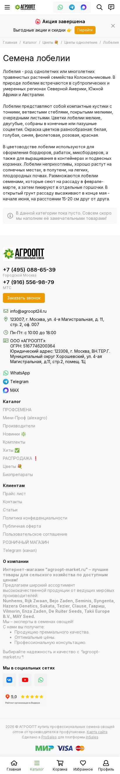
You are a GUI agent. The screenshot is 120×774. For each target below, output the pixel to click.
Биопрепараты (18, 474)
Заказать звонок (23, 297)
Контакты (12, 501)
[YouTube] (25, 680)
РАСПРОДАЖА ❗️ (20, 458)
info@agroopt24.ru (28, 311)
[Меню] (7, 7)
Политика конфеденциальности (35, 517)
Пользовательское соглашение (35, 534)
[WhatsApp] (60, 7)
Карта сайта (97, 732)
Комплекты (14, 442)
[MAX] (83, 7)
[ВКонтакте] (9, 680)
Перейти (85, 30)
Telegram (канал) (20, 550)
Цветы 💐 (51, 42)
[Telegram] (72, 7)
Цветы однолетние (80, 42)
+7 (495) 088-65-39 (29, 270)
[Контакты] (111, 7)
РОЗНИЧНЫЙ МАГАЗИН (26, 542)
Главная (10, 42)
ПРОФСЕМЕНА (17, 409)
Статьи (10, 509)
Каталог (30, 42)
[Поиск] (99, 7)
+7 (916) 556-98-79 (28, 282)
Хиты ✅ (11, 450)
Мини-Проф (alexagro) (25, 417)
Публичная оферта (22, 526)
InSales (92, 737)
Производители (19, 425)
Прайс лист (14, 493)
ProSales (49, 737)
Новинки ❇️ (14, 433)
